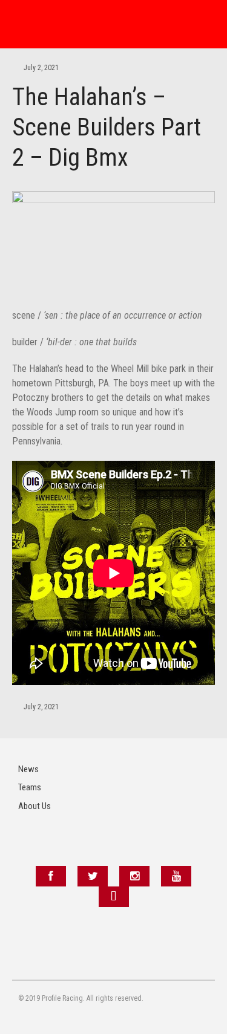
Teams (29, 787)
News (28, 769)
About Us (34, 806)
